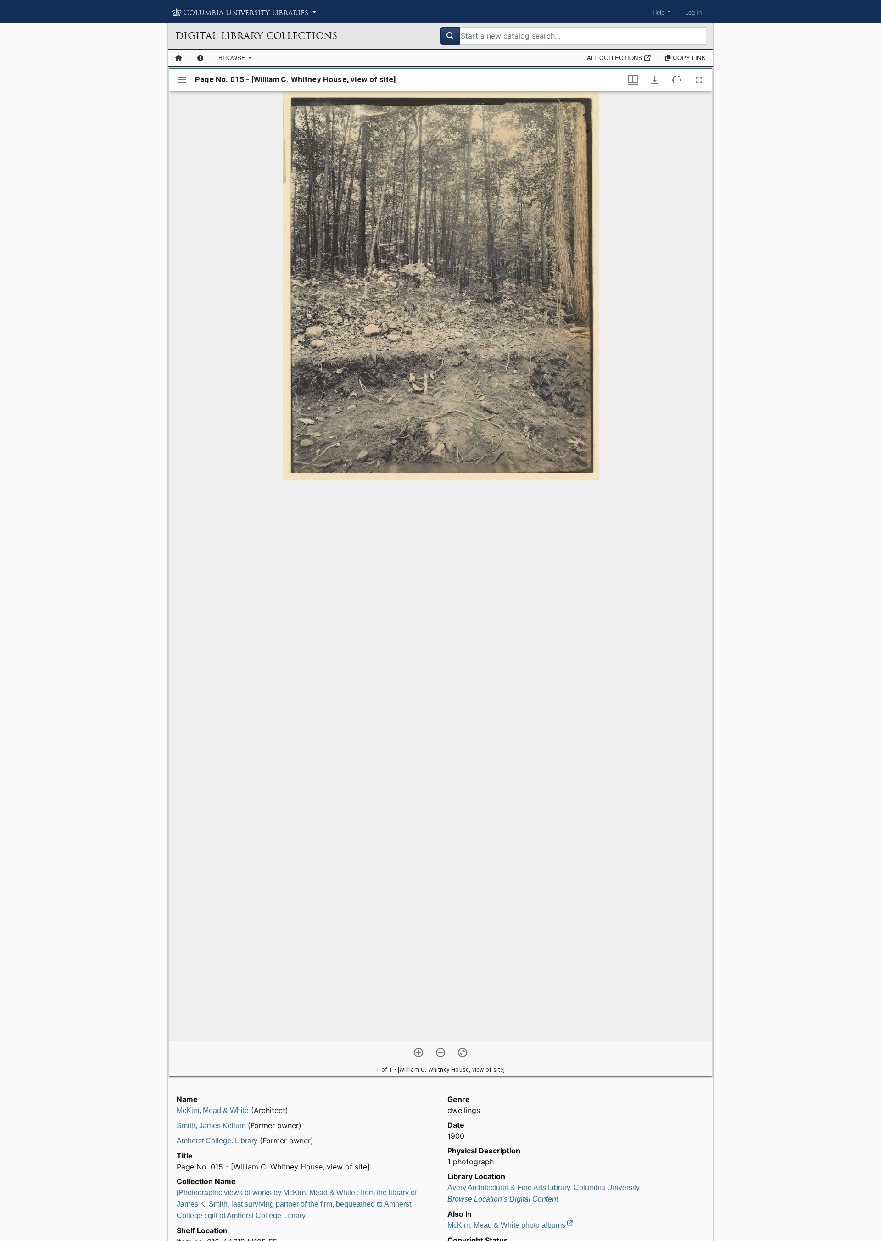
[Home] (179, 58)
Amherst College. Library (217, 1141)
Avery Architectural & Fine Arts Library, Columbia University (543, 1187)
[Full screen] (699, 80)
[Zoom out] (440, 1052)
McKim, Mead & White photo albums (507, 1225)
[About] (200, 58)
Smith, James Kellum (211, 1126)
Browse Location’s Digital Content (502, 1199)
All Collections (615, 57)
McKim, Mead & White (213, 1110)
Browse (232, 57)
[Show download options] (655, 80)
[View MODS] (677, 80)
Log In (693, 12)
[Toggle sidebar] (182, 80)
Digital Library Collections (256, 35)
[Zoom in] (418, 1052)
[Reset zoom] (463, 1052)
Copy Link (688, 57)
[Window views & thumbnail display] (633, 80)
